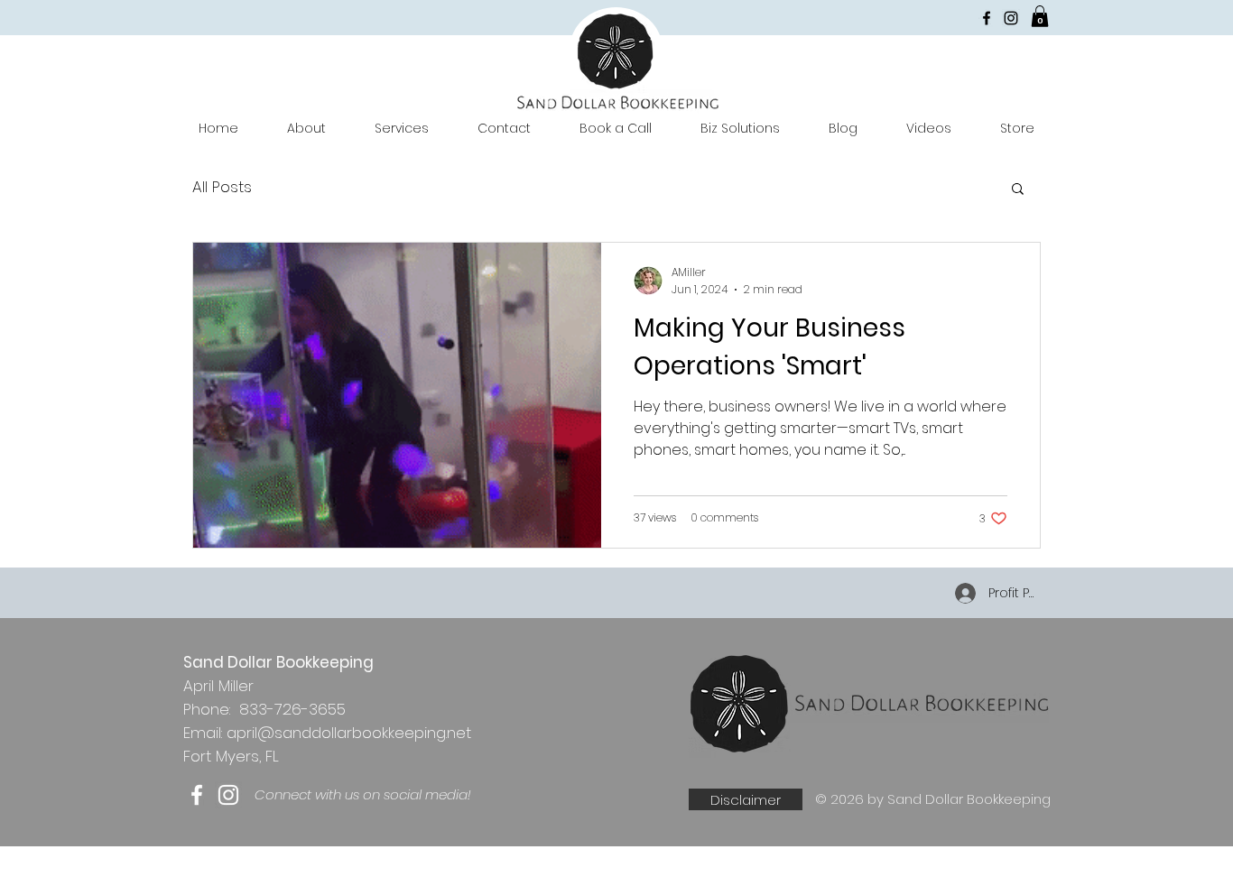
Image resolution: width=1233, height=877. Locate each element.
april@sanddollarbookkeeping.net (349, 732)
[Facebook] (987, 18)
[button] (1040, 16)
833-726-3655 (292, 709)
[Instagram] (1011, 18)
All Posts (222, 187)
